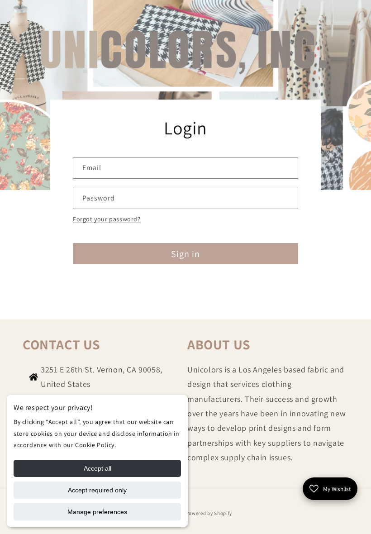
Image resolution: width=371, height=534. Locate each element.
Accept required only (97, 490)
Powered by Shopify (209, 513)
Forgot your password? (107, 219)
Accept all (97, 468)
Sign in (185, 254)
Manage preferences (97, 511)
